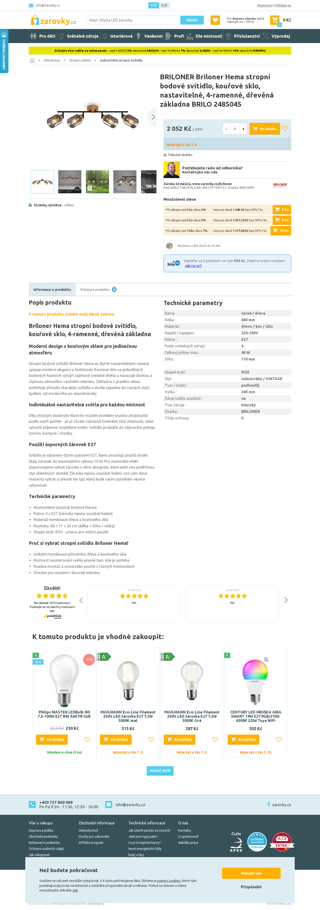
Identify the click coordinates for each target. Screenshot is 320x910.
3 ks (285, 209)
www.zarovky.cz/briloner (212, 184)
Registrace (265, 5)
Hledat (192, 20)
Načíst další (160, 770)
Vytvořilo (278, 903)
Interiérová (52, 60)
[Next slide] (151, 116)
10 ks (284, 231)
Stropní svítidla (80, 60)
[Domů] (32, 60)
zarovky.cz (281, 804)
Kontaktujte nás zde (199, 172)
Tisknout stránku (180, 155)
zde (75, 890)
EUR (164, 5)
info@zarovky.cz (48, 5)
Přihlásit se (283, 5)
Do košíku (268, 129)
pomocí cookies (169, 881)
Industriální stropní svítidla (121, 60)
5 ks (285, 220)
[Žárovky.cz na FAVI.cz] (282, 842)
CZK (154, 5)
